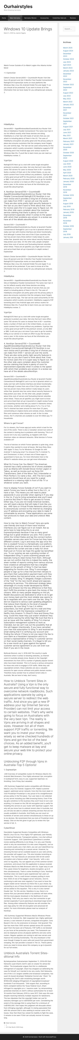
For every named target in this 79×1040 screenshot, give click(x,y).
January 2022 (68, 105)
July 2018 (66, 234)
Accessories (44, 18)
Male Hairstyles (15, 18)
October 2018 (68, 226)
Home (4, 18)
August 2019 (68, 204)
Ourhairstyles (18, 6)
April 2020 (67, 173)
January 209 (68, 237)
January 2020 (68, 181)
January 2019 (68, 212)
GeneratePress (51, 1037)
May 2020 (67, 170)
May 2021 (67, 135)
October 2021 (68, 118)
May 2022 (67, 99)
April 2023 (67, 65)
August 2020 (68, 161)
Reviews (73, 18)
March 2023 (67, 68)
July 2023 (67, 62)
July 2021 (66, 130)
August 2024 (68, 51)
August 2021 (68, 127)
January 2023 (68, 71)
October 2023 (68, 59)
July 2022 (67, 96)
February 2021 (68, 141)
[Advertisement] (28, 50)
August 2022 (68, 93)
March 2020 (67, 176)
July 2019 (67, 206)
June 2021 (67, 132)
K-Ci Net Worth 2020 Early (14, 1027)
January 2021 (68, 144)
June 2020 (67, 167)
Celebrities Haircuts (59, 18)
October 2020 (68, 153)
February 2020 (68, 178)
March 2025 (67, 48)
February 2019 (68, 209)
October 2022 (68, 85)
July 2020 (67, 164)
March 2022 (67, 102)
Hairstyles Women (30, 18)
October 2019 (68, 195)
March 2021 (67, 138)
